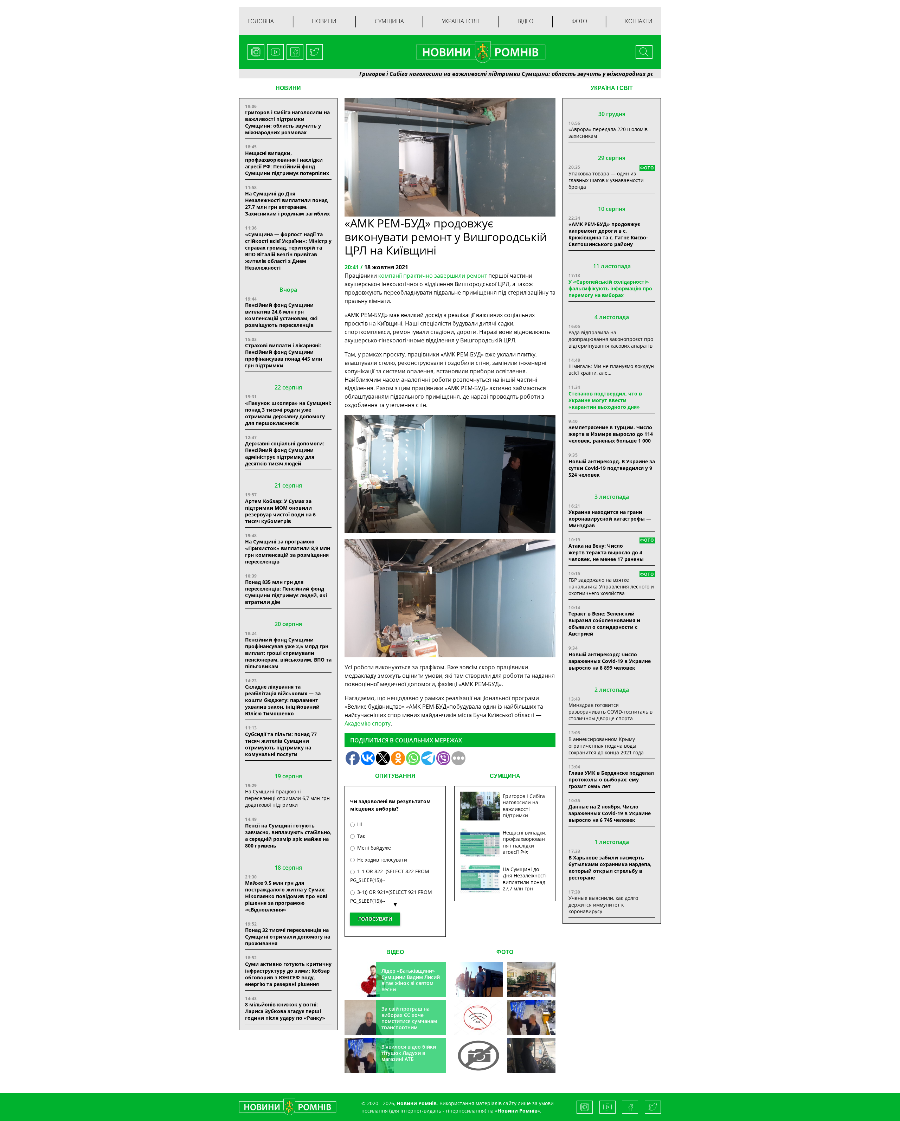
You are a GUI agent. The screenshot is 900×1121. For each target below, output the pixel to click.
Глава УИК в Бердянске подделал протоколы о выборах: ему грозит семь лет (611, 779)
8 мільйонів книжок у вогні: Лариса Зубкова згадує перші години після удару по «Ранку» (286, 1011)
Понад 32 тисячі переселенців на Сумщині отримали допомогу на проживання (287, 937)
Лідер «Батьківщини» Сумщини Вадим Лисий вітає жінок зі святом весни (410, 980)
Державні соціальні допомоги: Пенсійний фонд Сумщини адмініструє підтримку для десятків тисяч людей (284, 453)
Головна (261, 21)
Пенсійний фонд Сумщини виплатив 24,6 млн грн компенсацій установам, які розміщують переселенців (281, 315)
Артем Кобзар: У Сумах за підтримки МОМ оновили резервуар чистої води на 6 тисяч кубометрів (280, 511)
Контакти (638, 21)
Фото (579, 21)
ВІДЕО (395, 952)
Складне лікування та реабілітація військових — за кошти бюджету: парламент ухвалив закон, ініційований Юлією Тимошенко (283, 700)
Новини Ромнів (517, 1110)
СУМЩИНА (505, 776)
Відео (525, 21)
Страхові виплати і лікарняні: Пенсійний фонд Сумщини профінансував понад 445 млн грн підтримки (283, 355)
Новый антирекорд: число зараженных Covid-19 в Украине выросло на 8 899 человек (609, 661)
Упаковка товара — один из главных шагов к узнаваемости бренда (606, 180)
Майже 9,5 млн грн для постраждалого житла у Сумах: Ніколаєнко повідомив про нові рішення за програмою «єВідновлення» (286, 896)
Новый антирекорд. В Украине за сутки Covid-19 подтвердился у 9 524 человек (611, 468)
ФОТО (504, 952)
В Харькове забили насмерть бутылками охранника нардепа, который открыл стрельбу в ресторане (609, 867)
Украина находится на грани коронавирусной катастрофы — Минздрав (609, 519)
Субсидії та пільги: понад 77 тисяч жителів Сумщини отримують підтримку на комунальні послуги (281, 744)
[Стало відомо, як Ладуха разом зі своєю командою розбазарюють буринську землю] (478, 979)
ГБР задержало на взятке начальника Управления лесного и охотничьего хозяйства (611, 586)
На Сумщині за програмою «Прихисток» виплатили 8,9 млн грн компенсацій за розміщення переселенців (287, 551)
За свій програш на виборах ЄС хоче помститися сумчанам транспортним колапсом (409, 1021)
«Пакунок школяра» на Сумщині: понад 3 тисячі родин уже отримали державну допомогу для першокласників (288, 413)
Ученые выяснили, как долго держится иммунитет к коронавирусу (603, 905)
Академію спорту (368, 723)
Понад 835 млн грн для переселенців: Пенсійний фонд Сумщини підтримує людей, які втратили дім (286, 592)
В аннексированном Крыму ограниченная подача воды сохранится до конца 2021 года (606, 746)
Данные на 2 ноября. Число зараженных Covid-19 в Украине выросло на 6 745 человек (609, 813)
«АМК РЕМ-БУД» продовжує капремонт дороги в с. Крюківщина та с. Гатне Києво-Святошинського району (608, 234)
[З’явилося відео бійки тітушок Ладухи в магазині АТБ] (531, 1017)
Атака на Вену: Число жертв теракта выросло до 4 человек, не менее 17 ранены (606, 552)
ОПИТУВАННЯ (395, 776)
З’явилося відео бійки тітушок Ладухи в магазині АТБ (408, 1052)
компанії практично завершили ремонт (432, 275)
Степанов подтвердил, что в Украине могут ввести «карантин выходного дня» (605, 400)
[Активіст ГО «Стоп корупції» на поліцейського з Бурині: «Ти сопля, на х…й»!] (478, 1055)
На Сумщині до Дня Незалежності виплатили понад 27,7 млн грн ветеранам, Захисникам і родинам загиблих (287, 203)
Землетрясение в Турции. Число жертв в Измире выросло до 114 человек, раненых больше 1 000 (610, 434)
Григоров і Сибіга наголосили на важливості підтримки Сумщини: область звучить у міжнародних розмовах (460, 74)
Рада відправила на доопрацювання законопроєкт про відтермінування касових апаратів (610, 339)
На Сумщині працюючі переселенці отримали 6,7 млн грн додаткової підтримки (287, 798)
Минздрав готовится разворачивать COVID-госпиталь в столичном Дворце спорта (610, 712)
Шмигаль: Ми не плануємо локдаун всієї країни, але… (611, 369)
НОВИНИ (288, 88)
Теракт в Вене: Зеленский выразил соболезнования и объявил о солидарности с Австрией (604, 623)
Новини (324, 21)
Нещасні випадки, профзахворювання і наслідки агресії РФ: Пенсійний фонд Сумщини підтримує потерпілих (287, 163)
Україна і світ (461, 21)
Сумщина (389, 21)
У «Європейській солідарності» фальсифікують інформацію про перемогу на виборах (610, 288)
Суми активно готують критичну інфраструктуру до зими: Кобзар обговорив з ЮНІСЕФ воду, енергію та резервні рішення (288, 974)
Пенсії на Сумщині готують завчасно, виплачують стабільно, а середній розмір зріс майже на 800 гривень (288, 835)
